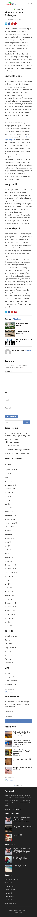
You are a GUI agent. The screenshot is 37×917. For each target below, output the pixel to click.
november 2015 (10, 607)
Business (8, 640)
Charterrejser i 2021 (12, 446)
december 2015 (10, 603)
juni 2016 (8, 584)
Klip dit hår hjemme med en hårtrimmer (22, 827)
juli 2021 (8, 474)
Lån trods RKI (17, 835)
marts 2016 (9, 591)
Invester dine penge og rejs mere (17, 453)
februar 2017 (9, 557)
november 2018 (10, 515)
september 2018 (11, 523)
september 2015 (11, 614)
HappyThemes (18, 912)
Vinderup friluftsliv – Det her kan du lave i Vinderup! (22, 733)
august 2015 (9, 618)
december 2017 (10, 531)
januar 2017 (9, 561)
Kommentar (9, 371)
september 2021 (11, 470)
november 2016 (10, 569)
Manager (14, 19)
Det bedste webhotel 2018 (22, 759)
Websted (8, 408)
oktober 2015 (10, 610)
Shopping (8, 655)
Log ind (7, 673)
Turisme (8, 659)
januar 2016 (9, 599)
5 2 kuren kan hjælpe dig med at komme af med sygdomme (21, 752)
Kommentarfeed (11, 681)
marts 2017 (9, 553)
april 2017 (8, 550)
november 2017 (10, 534)
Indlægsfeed (9, 677)
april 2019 (8, 508)
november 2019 (10, 485)
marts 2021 (9, 481)
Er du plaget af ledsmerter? (22, 768)
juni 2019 (8, 500)
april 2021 (8, 477)
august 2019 (9, 493)
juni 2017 (8, 546)
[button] (29, 3)
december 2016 (10, 565)
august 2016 (9, 576)
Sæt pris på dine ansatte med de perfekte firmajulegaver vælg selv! (21, 819)
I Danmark (8, 644)
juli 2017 (8, 542)
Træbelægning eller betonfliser (22, 332)
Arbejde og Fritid (11, 636)
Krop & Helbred (10, 647)
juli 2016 (8, 580)
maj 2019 (8, 504)
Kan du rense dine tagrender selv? (17, 450)
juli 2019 (8, 496)
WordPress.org (10, 684)
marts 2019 (9, 512)
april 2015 (8, 626)
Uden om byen (10, 663)
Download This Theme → (13, 809)
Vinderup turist (17, 910)
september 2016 (11, 572)
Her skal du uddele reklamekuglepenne (20, 858)
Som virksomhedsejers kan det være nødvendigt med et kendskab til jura (22, 742)
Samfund (8, 651)
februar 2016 (9, 595)
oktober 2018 (10, 519)
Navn (7, 392)
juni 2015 (8, 622)
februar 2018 (9, 527)
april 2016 (8, 588)
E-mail (7, 400)
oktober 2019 (10, 489)
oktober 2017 (10, 538)
